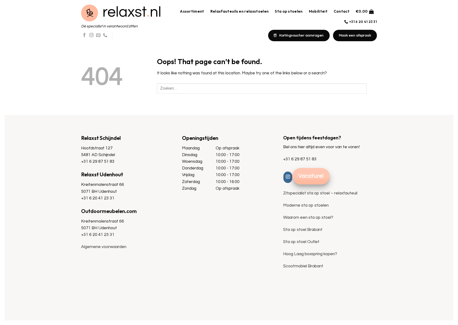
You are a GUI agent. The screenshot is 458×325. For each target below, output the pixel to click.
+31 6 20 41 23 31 (97, 198)
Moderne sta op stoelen (306, 205)
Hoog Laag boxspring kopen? (310, 254)
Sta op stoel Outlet (301, 242)
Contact (341, 11)
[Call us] (105, 35)
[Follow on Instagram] (91, 35)
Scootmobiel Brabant (303, 266)
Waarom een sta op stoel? (308, 217)
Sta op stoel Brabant (303, 230)
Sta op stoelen (288, 11)
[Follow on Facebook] (84, 35)
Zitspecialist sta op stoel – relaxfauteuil (320, 193)
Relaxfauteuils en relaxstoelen (239, 11)
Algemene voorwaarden (103, 247)
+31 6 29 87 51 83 (97, 161)
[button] (365, 11)
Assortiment (192, 11)
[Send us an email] (98, 35)
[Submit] (372, 88)
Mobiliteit (318, 11)
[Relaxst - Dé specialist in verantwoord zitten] (120, 13)
